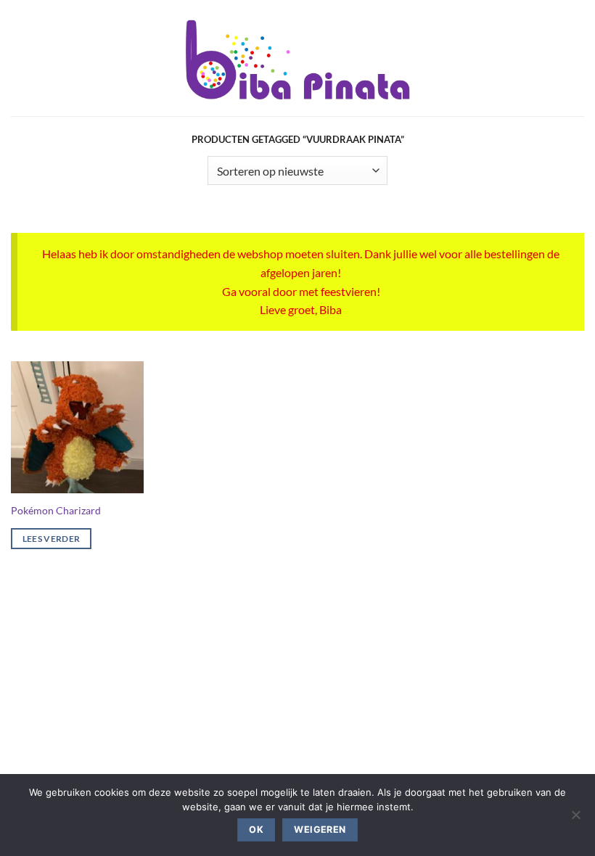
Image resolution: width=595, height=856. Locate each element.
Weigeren (319, 829)
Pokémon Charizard (56, 510)
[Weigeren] (575, 819)
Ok (256, 829)
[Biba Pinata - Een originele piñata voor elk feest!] (297, 58)
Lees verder (51, 538)
